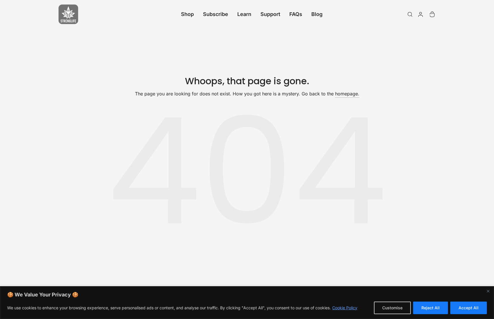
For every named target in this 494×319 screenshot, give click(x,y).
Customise (392, 307)
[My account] (420, 14)
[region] (247, 302)
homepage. (347, 94)
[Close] (488, 291)
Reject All (430, 307)
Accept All (469, 307)
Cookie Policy (344, 307)
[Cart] (432, 14)
